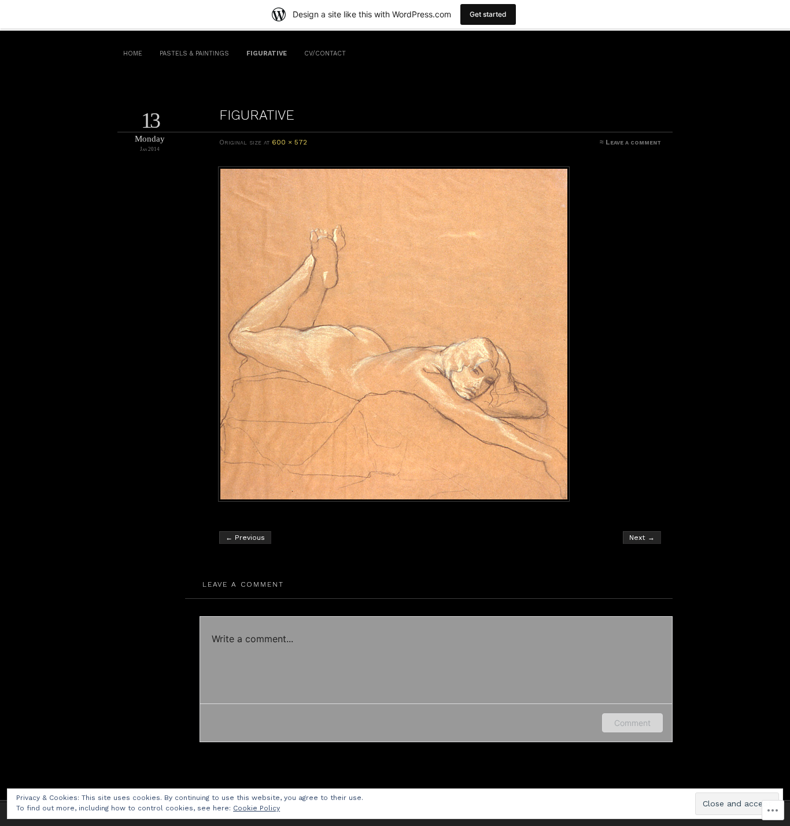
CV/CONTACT (325, 53)
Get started (488, 14)
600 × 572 (289, 142)
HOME (132, 53)
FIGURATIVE (266, 53)
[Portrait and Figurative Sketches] (440, 334)
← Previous (245, 538)
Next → (642, 538)
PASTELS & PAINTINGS (194, 53)
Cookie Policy (256, 808)
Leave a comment (633, 142)
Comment (632, 723)
